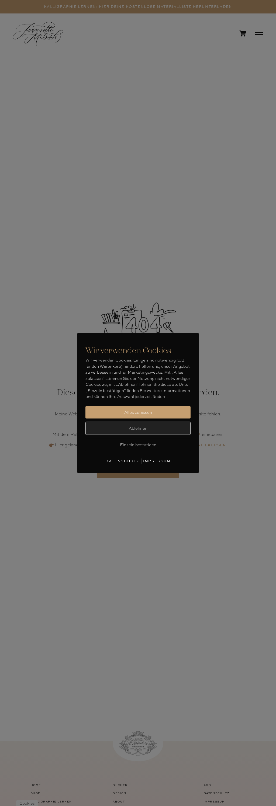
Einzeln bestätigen (138, 444)
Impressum (156, 460)
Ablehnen (138, 428)
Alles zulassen (138, 412)
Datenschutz (122, 460)
